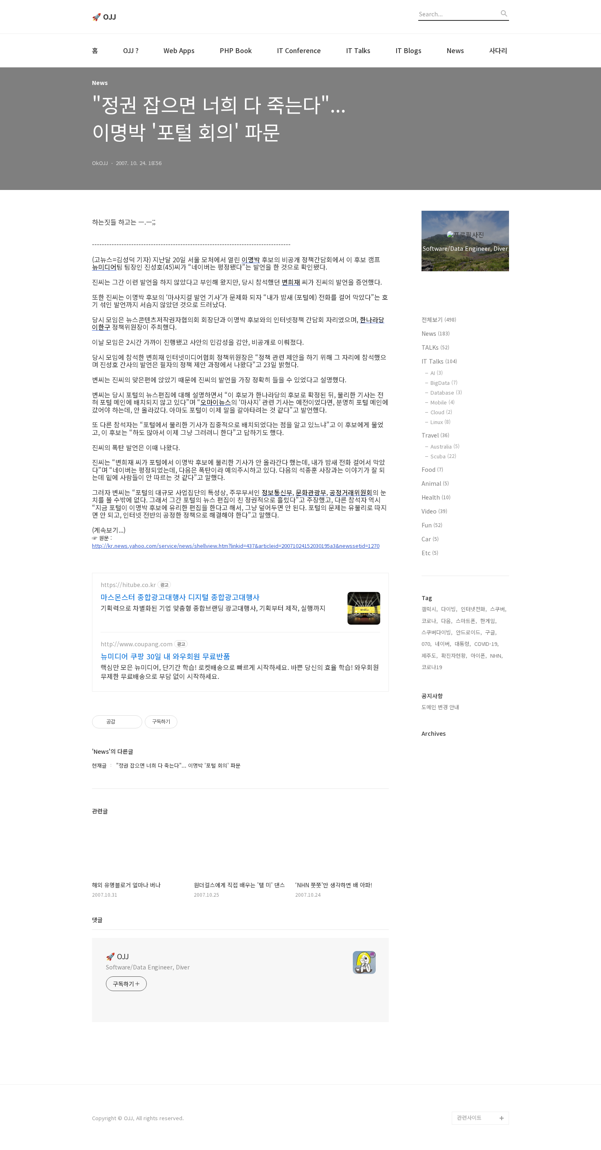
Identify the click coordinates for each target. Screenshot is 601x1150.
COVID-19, (486, 644)
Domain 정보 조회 (478, 1079)
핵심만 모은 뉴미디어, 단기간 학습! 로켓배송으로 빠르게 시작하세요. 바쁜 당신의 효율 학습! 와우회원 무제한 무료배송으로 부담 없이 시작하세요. (240, 671)
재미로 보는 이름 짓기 (482, 1052)
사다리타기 (469, 1000)
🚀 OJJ (104, 16)
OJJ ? (131, 50)
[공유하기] (123, 722)
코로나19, (433, 667)
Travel (435, 435)
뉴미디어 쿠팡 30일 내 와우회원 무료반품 (165, 656)
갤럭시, (430, 609)
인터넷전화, (474, 609)
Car (430, 539)
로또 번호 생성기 (476, 1013)
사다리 (498, 50)
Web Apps (179, 50)
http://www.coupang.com (137, 644)
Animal (435, 483)
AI (437, 373)
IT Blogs (408, 50)
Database (446, 392)
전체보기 (439, 319)
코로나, (430, 621)
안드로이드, (469, 632)
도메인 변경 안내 (440, 707)
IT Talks (358, 50)
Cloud (441, 412)
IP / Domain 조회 (477, 1066)
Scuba (443, 456)
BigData (444, 382)
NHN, (496, 655)
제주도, (430, 655)
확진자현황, (454, 655)
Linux (441, 422)
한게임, (488, 621)
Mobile (443, 402)
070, (427, 644)
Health (436, 497)
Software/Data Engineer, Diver (148, 967)
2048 (463, 1039)
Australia (445, 446)
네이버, (443, 644)
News (455, 50)
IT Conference (299, 50)
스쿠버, (498, 609)
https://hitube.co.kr (128, 584)
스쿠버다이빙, (437, 632)
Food (432, 469)
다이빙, (449, 609)
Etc (430, 553)
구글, (491, 632)
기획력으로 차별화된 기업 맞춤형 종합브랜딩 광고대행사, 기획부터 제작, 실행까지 (213, 607)
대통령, (463, 644)
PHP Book (236, 50)
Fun (432, 525)
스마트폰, (466, 621)
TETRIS (465, 1026)
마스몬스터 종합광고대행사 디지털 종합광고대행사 (180, 597)
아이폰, (479, 655)
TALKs (435, 347)
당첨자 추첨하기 (475, 1092)
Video (434, 511)
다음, (447, 621)
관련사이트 (469, 1117)
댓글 (97, 920)
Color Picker (472, 1105)
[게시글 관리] (133, 722)
